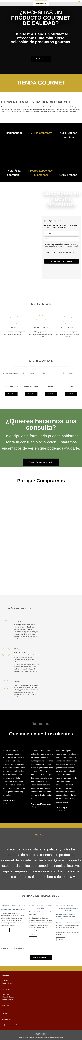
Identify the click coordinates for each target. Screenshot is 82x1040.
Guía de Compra (7, 999)
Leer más (5, 929)
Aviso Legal (5, 994)
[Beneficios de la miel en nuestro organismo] (41, 908)
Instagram (5, 1013)
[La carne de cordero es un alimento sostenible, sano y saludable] (68, 910)
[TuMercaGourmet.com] (41, 3)
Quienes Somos (7, 983)
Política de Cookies (8, 997)
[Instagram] (43, 825)
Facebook (5, 1011)
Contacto (5, 981)
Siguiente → (20, 948)
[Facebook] (38, 825)
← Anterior (4, 948)
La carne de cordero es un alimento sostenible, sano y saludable (66, 916)
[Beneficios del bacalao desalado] (13, 906)
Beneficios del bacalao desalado (13, 909)
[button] (3, 3)
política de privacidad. (71, 246)
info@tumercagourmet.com (11, 1025)
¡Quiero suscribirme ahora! (61, 261)
